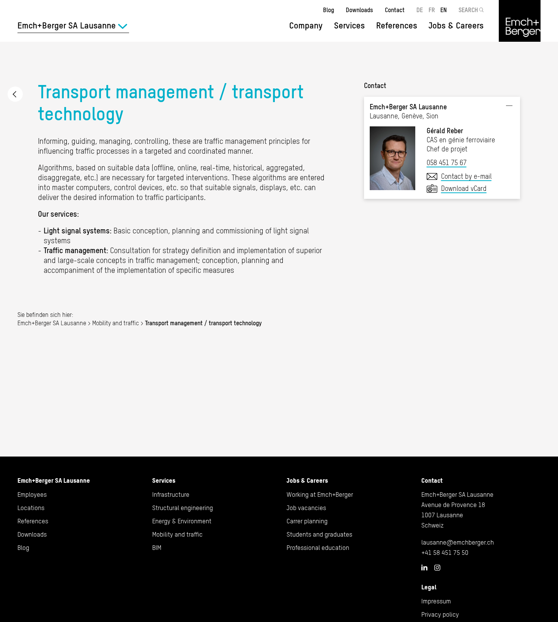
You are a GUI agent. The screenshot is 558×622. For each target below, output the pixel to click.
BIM (156, 547)
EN (443, 9)
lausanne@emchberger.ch (457, 542)
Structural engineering (182, 508)
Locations (30, 508)
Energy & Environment (181, 521)
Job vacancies (306, 508)
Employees (32, 494)
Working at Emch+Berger (320, 494)
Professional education (318, 547)
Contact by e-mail (466, 176)
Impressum (436, 601)
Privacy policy (440, 614)
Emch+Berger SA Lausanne (51, 323)
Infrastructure (170, 494)
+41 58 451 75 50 (444, 552)
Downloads (359, 9)
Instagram (437, 568)
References (396, 25)
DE (419, 9)
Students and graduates (319, 534)
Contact (395, 9)
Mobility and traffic (15, 94)
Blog (328, 9)
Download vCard (464, 188)
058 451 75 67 (447, 163)
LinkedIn (424, 567)
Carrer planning (307, 521)
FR (432, 9)
